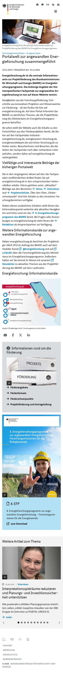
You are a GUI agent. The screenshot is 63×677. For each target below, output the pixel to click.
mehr (9, 617)
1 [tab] (18, 622)
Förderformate (18, 393)
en (47, 4)
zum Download (19, 523)
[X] (20, 335)
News (39, 189)
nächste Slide (59, 622)
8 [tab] (41, 622)
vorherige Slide (3, 622)
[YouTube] (12, 639)
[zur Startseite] (37, 4)
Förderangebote (19, 387)
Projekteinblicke (20, 192)
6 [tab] (34, 622)
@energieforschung (33, 249)
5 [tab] (31, 622)
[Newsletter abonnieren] (5, 639)
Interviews (53, 189)
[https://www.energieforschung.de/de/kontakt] (42, 4)
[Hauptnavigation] (55, 11)
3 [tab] (25, 622)
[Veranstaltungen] (27, 639)
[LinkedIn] (28, 335)
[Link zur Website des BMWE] (13, 7)
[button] (5, 295)
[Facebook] (12, 335)
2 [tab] (22, 622)
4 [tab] (28, 622)
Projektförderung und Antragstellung (30, 404)
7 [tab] (38, 622)
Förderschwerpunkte (21, 398)
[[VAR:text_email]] (5, 335)
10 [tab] (47, 622)
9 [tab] (44, 622)
